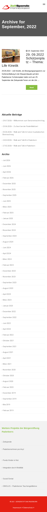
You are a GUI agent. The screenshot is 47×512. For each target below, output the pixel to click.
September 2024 (9, 236)
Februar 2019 (8, 410)
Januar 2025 (8, 218)
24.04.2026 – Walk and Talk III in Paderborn (20, 140)
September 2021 (9, 346)
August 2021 (8, 352)
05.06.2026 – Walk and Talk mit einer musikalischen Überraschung (23, 133)
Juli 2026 (6, 160)
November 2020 (9, 370)
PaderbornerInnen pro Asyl (13, 449)
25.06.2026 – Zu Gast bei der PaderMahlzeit (20, 126)
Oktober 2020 (8, 376)
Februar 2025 (8, 213)
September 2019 (9, 399)
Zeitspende (7, 442)
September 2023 (9, 282)
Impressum (17, 508)
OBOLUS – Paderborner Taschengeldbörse (20, 486)
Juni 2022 (7, 323)
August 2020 (8, 381)
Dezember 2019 (9, 393)
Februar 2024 (8, 265)
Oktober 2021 (8, 341)
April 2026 (7, 172)
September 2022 (9, 317)
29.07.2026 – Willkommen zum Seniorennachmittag (23, 121)
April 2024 (7, 253)
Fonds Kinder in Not (10, 460)
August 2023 (8, 288)
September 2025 (9, 195)
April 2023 (7, 294)
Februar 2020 (8, 387)
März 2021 (7, 364)
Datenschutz (28, 508)
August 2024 (8, 242)
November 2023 (9, 277)
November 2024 (9, 230)
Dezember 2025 (9, 184)
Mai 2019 (6, 405)
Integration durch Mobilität (13, 468)
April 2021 (7, 358)
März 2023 (7, 300)
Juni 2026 (7, 166)
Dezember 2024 (9, 224)
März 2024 (7, 259)
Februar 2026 (8, 178)
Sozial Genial (8, 479)
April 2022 (7, 329)
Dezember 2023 (9, 271)
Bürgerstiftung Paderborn (26, 502)
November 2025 (9, 189)
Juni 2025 (7, 201)
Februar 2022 (8, 335)
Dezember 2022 (9, 311)
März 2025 (7, 207)
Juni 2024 (7, 248)
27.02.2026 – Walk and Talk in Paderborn (19, 146)
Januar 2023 (8, 306)
